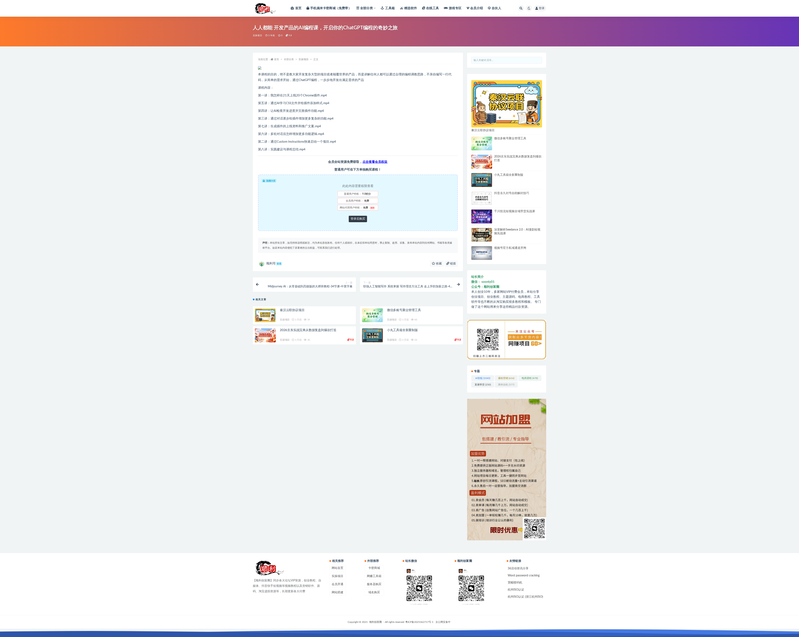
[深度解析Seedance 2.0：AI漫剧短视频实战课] (481, 235)
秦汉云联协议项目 (292, 310)
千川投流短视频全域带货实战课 (514, 211)
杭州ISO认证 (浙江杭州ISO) (525, 596)
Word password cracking (524, 575)
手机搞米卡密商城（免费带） (330, 8)
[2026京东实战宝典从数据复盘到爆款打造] (265, 335)
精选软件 (410, 8)
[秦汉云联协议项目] (265, 315)
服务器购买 (374, 584)
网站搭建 (337, 592)
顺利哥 (273, 263)
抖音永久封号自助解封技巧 (511, 193)
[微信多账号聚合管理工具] (372, 315)
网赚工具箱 (374, 576)
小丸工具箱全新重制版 (402, 330)
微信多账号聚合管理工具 (404, 310)
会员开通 (337, 584)
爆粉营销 (506, 378)
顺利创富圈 (375, 622)
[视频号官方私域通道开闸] (481, 253)
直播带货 (483, 384)
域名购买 (374, 592)
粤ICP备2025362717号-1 (419, 622)
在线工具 (432, 8)
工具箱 (390, 8)
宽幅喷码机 (515, 582)
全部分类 (366, 8)
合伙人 (496, 8)
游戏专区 (455, 8)
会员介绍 (476, 8)
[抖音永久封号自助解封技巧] (481, 198)
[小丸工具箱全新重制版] (372, 335)
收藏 (438, 263)
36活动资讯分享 (518, 568)
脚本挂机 (506, 384)
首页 (298, 8)
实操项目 (257, 35)
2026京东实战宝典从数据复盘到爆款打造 (308, 330)
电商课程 (530, 378)
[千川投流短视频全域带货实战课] (481, 216)
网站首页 (337, 568)
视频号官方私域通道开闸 (510, 248)
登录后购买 (358, 218)
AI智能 (482, 378)
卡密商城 (374, 568)
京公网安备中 (442, 622)
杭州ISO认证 (516, 589)
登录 (542, 8)
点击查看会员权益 (374, 161)
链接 (452, 263)
